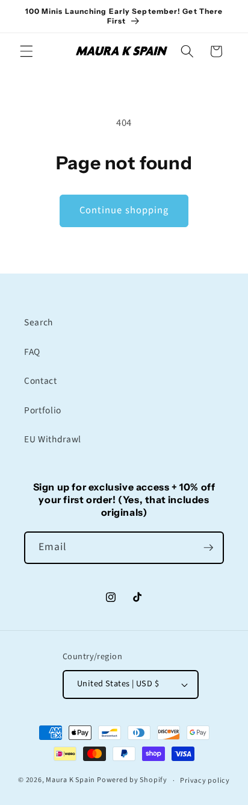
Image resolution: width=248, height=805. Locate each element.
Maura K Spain (70, 780)
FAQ (32, 352)
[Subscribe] (208, 547)
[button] (26, 51)
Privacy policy (205, 780)
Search (38, 322)
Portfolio (42, 410)
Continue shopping (124, 210)
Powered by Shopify (132, 780)
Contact (40, 380)
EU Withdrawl (52, 439)
